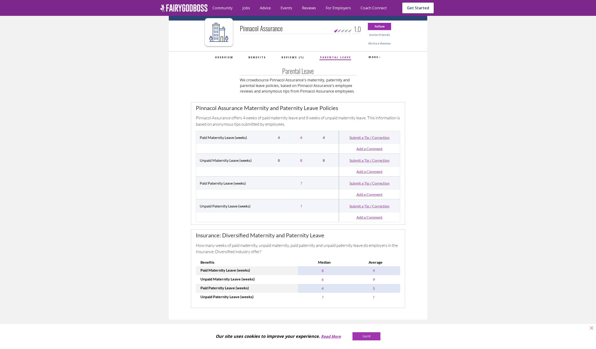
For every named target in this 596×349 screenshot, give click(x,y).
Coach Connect (374, 7)
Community (223, 7)
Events (286, 7)
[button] (379, 26)
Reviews (309, 7)
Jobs (246, 7)
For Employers (338, 7)
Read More (331, 336)
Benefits (257, 57)
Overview (224, 57)
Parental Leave (335, 57)
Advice (265, 7)
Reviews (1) (292, 57)
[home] (184, 8)
